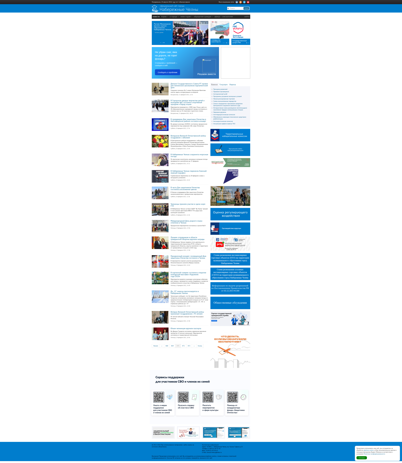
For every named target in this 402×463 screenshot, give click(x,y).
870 (178, 346)
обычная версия (184, 2)
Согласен (362, 458)
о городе (174, 16)
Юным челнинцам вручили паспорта (186, 328)
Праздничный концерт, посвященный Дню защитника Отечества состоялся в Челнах (188, 257)
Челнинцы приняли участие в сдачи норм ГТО (188, 205)
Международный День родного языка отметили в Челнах (186, 222)
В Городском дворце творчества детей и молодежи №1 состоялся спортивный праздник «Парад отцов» (187, 102)
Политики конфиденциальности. (374, 454)
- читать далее (158, 32)
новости (156, 16)
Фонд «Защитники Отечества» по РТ (218, 41)
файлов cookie (368, 450)
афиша (217, 16)
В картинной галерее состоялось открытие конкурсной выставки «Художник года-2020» (188, 274)
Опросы (232, 85)
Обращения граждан (203, 16)
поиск (246, 8)
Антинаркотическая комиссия (223, 121)
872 (189, 346)
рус (174, 2)
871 (183, 346)
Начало (155, 346)
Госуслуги (223, 85)
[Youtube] (248, 2)
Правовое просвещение (221, 91)
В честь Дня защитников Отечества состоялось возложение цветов (185, 188)
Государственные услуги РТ (239, 42)
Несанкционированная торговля (224, 99)
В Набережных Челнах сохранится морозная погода (189, 155)
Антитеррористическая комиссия (224, 114)
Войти (246, 16)
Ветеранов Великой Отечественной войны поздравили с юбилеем (188, 137)
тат (177, 2)
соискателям (227, 16)
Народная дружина (219, 112)
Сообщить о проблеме (167, 72)
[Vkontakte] (236, 2)
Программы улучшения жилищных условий (227, 96)
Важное (214, 85)
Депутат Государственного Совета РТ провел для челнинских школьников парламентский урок (189, 85)
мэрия (164, 16)
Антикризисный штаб (220, 94)
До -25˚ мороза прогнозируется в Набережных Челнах (185, 292)
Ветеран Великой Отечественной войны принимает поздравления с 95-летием (187, 313)
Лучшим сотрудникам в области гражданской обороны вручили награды (187, 238)
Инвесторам (185, 16)
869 (172, 346)
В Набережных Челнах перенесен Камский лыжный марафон (189, 172)
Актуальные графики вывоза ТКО (224, 124)
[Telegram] (244, 2)
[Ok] (240, 2)
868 (167, 346)
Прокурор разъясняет (220, 89)
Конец (200, 346)
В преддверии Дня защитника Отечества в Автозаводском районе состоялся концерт (188, 120)
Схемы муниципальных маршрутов (224, 101)
